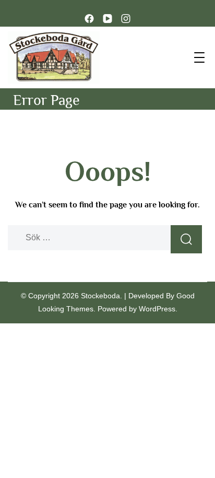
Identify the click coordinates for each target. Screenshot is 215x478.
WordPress (157, 309)
